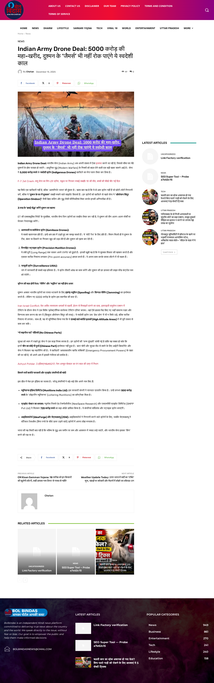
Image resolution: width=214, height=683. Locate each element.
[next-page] (25, 580)
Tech (114, 560)
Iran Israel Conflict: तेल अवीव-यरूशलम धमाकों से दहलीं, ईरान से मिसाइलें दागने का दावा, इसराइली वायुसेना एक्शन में (71, 305)
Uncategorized (36, 566)
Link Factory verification (36, 570)
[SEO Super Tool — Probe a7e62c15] (76, 552)
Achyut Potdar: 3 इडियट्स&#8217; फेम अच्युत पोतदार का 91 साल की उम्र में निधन (58, 363)
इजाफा (99, 163)
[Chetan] (20, 72)
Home (20, 33)
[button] (207, 10)
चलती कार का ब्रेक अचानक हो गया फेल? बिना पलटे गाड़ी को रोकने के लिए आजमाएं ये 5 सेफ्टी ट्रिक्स (115, 567)
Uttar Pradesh (168, 210)
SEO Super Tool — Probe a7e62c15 (76, 569)
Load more (168, 252)
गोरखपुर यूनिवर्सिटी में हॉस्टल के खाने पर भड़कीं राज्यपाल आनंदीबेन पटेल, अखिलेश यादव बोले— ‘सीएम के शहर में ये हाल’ (178, 239)
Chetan (30, 72)
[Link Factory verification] (37, 552)
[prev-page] (20, 580)
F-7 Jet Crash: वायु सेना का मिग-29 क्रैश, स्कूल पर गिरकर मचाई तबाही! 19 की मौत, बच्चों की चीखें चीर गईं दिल (69, 181)
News (28, 33)
